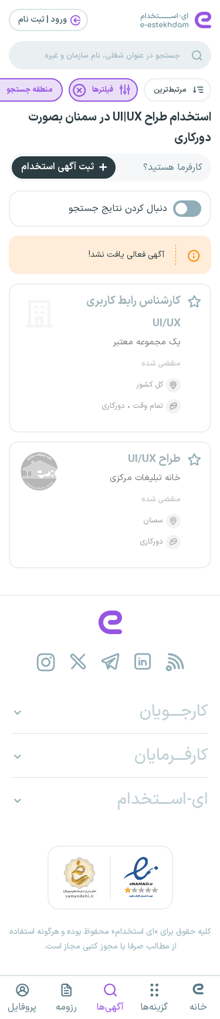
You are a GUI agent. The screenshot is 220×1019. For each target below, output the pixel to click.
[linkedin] (142, 662)
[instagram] (45, 662)
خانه (198, 1007)
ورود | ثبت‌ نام (43, 20)
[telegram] (110, 662)
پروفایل (22, 1007)
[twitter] (77, 662)
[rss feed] (174, 662)
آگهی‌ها (110, 1007)
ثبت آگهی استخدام (58, 167)
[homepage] (110, 622)
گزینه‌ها (154, 1007)
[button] (177, 90)
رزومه (66, 1007)
